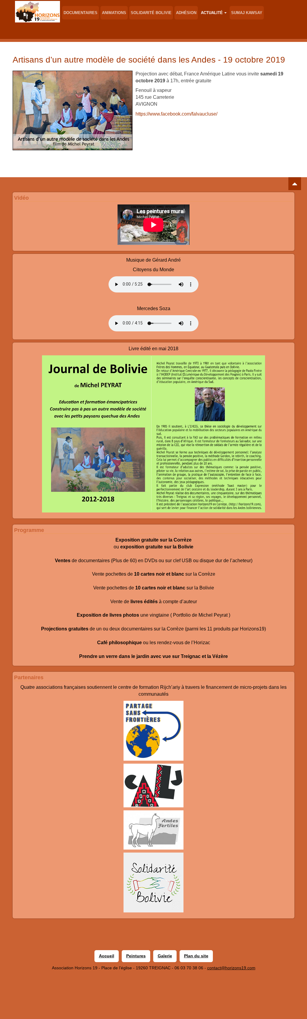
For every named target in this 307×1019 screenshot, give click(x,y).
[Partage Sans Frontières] (153, 731)
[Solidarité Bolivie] (153, 882)
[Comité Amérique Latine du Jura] (153, 785)
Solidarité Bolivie (151, 12)
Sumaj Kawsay (246, 12)
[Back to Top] (294, 183)
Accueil (106, 955)
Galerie (165, 955)
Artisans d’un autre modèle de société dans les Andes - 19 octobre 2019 (149, 59)
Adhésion (186, 12)
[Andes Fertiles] (153, 830)
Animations (114, 12)
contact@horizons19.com (231, 967)
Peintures (136, 955)
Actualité (212, 12)
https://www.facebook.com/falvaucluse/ (176, 113)
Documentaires (80, 12)
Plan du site (196, 955)
